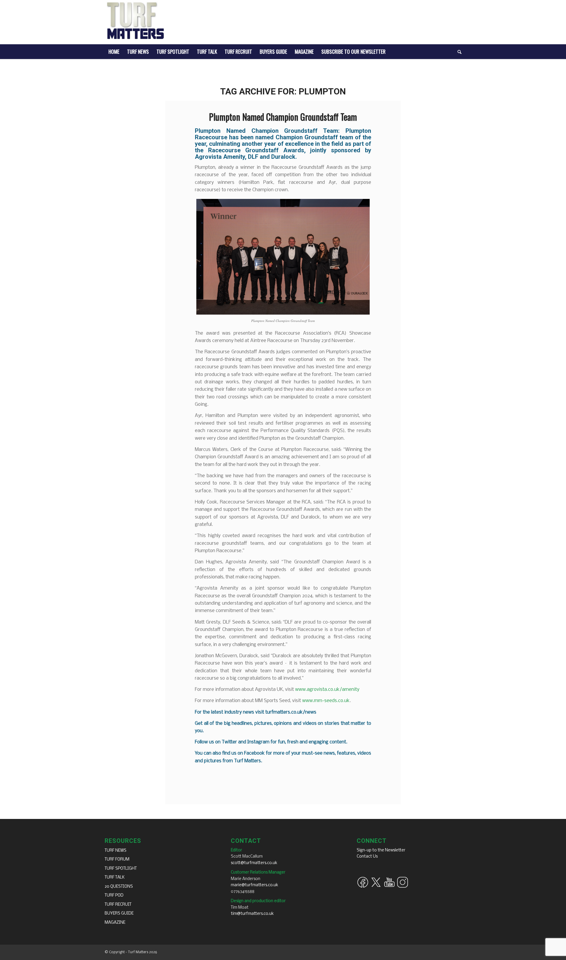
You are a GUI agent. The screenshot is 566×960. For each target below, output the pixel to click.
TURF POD (114, 895)
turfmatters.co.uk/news (290, 712)
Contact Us (367, 856)
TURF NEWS (115, 850)
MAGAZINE (115, 922)
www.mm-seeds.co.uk (326, 700)
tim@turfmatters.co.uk (252, 914)
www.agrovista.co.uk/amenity (327, 689)
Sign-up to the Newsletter (381, 850)
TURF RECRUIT (118, 904)
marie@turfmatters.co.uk (254, 885)
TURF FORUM (117, 859)
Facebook (254, 753)
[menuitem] (114, 51)
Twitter (229, 742)
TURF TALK (115, 877)
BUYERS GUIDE (119, 913)
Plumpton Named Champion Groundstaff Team (283, 116)
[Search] (457, 51)
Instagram (258, 742)
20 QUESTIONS (119, 886)
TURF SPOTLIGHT (121, 868)
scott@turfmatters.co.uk (254, 863)
